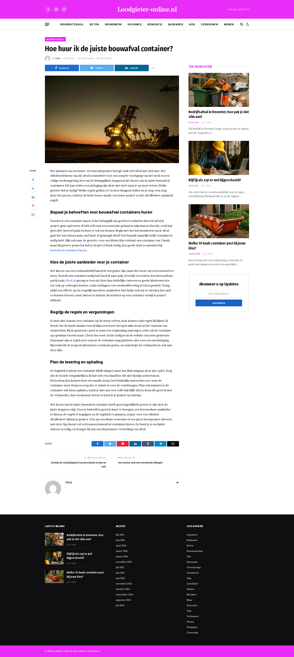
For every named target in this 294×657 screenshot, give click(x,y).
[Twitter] (33, 188)
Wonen (229, 24)
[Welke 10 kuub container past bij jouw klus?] (219, 221)
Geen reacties (88, 58)
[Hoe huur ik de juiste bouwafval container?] (112, 119)
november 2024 (124, 583)
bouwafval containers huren (68, 250)
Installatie (192, 583)
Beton (94, 24)
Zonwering (192, 632)
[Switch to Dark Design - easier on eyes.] (247, 24)
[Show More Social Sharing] (153, 68)
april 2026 (121, 545)
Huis (192, 24)
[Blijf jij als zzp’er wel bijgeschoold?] (219, 158)
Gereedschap (194, 567)
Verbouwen (209, 24)
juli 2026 (120, 534)
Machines (135, 24)
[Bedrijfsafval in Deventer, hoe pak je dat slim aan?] (219, 90)
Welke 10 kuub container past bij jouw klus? (217, 245)
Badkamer (175, 24)
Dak (189, 556)
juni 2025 (120, 572)
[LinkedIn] (33, 197)
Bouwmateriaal (72, 24)
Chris (57, 58)
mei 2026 (120, 540)
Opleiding (193, 186)
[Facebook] (33, 179)
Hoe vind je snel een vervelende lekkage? (140, 462)
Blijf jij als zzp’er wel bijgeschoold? (215, 180)
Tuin (189, 610)
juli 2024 (120, 605)
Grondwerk (113, 24)
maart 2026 (122, 551)
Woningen (192, 627)
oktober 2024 (123, 589)
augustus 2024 (123, 599)
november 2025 (124, 561)
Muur (189, 599)
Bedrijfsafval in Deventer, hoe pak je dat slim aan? (219, 114)
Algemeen (192, 534)
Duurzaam (194, 122)
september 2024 (124, 594)
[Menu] (47, 24)
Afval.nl (70, 280)
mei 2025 (120, 578)
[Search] (242, 24)
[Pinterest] (33, 205)
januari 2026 (122, 556)
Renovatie (155, 24)
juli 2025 (120, 567)
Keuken (190, 589)
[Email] (33, 214)
